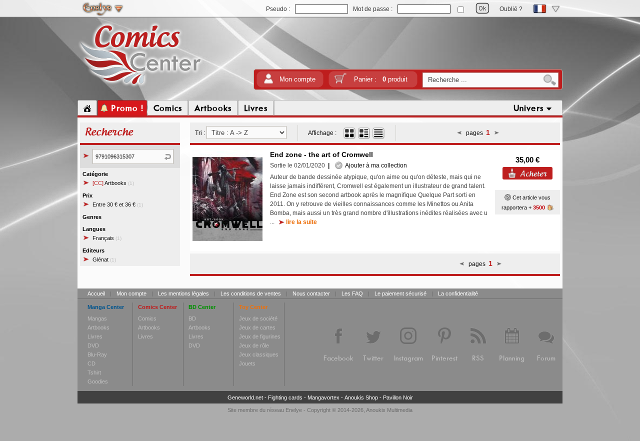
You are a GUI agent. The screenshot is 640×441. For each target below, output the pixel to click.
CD (92, 363)
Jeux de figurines (259, 337)
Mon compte (298, 79)
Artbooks (113, 183)
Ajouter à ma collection (374, 165)
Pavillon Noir (398, 397)
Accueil (96, 293)
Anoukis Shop (361, 397)
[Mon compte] (268, 82)
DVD (93, 345)
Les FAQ (352, 293)
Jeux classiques (258, 355)
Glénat (104, 259)
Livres (95, 337)
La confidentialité (458, 293)
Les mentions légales (183, 293)
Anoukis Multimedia (389, 410)
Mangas (97, 319)
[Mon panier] (340, 82)
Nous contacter (311, 293)
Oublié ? (511, 9)
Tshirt (94, 373)
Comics (147, 319)
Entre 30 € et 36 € (117, 205)
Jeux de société (258, 319)
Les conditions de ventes (250, 293)
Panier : (381, 79)
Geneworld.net (245, 397)
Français (107, 238)
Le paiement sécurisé (400, 293)
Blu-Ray (97, 355)
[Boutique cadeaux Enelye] (507, 197)
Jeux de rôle (254, 345)
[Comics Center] (141, 86)
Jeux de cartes (257, 327)
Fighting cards (285, 397)
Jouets (247, 363)
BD (192, 319)
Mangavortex (324, 397)
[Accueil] (87, 108)
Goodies (98, 381)
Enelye (294, 410)
